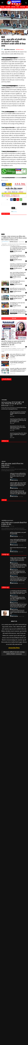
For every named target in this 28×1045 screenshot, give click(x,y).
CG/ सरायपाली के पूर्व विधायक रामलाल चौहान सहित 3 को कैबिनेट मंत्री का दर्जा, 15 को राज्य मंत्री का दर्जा (18, 257)
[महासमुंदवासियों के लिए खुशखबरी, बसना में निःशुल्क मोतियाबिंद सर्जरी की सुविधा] (5, 363)
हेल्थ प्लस (3, 339)
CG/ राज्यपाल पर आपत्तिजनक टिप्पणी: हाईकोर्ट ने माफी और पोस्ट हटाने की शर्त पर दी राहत (18, 612)
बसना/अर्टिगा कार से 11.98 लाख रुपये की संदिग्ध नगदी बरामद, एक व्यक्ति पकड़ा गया (18, 289)
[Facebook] (11, 199)
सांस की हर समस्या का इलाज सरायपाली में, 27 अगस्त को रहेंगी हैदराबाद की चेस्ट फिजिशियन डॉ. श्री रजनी (13, 343)
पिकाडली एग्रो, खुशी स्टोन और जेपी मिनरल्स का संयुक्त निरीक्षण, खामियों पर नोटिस (18, 296)
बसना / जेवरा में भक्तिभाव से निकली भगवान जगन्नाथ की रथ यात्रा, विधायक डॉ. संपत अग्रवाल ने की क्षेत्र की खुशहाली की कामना (18, 274)
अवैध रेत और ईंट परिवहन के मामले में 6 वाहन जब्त (18, 548)
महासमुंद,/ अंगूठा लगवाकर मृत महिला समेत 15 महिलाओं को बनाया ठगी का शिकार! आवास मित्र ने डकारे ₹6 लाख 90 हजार (14, 238)
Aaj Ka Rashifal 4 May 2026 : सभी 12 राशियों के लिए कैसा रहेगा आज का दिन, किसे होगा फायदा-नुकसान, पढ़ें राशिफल (18, 427)
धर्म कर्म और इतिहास (4, 399)
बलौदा (11, 291)
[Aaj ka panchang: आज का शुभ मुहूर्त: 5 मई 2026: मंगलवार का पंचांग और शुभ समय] (14, 391)
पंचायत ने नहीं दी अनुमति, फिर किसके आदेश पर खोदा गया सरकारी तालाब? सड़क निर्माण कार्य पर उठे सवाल (18, 541)
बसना (11, 277)
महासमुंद (3, 234)
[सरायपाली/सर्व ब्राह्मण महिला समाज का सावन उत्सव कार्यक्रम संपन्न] (5, 283)
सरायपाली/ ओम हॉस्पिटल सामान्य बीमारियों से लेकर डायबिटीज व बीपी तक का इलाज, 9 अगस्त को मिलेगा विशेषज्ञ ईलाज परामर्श (18, 370)
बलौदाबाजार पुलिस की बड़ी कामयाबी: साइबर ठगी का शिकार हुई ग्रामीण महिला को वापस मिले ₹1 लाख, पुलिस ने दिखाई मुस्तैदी (18, 492)
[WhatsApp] (21, 199)
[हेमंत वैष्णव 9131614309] (2, 49)
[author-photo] (5, 241)
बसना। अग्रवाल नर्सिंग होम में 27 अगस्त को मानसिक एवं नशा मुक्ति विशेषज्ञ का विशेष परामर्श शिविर (17, 356)
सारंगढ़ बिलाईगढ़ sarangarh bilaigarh (7, 520)
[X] (14, 199)
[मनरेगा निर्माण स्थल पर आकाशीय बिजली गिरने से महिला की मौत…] (14, 512)
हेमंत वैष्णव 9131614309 (9, 49)
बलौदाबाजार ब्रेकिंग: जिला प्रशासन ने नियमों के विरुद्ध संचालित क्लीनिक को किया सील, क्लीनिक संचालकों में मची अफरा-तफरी (18, 484)
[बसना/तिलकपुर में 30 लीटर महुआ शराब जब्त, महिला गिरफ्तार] (5, 305)
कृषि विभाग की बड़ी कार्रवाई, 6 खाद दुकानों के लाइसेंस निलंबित (18, 533)
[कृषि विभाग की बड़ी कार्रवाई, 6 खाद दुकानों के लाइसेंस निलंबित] (5, 534)
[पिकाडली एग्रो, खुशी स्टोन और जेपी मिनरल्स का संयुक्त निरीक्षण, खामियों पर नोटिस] (5, 297)
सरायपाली (11, 284)
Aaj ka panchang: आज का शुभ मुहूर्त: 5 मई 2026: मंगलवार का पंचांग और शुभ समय (12, 403)
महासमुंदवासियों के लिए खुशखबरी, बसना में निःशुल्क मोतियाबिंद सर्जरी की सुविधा (18, 362)
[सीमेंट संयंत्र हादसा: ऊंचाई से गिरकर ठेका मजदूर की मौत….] (14, 453)
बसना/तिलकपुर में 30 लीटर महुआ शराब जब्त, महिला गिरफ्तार (17, 303)
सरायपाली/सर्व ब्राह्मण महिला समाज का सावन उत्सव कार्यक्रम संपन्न (17, 281)
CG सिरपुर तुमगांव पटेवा (13, 313)
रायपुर (7, 9)
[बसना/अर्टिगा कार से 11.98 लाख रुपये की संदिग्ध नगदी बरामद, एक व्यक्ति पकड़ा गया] (5, 290)
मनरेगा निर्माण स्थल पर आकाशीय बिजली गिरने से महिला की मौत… (14, 524)
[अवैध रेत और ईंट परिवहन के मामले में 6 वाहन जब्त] (5, 549)
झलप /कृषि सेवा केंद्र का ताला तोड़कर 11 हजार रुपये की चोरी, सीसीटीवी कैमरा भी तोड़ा (18, 310)
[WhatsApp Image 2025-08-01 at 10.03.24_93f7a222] (14, 171)
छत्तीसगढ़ (3, 9)
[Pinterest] (17, 199)
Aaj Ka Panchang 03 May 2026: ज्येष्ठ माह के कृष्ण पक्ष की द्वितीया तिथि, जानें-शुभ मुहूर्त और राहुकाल (18, 434)
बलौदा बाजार (3, 461)
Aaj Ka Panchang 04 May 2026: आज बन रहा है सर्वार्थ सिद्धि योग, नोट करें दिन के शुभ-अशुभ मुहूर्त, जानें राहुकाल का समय (18, 420)
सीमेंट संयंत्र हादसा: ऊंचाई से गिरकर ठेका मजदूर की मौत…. (12, 465)
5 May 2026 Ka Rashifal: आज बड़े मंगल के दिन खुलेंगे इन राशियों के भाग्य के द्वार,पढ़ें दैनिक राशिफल (18, 413)
